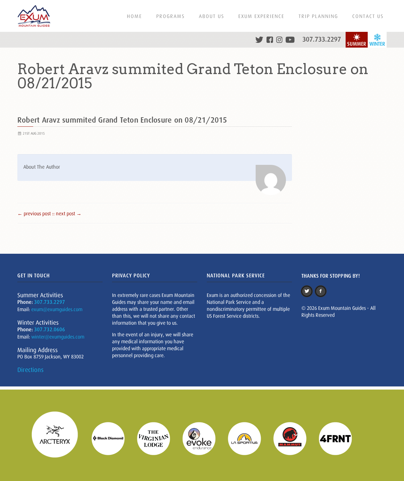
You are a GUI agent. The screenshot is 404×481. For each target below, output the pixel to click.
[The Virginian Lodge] (157, 438)
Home (134, 16)
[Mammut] (294, 438)
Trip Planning (318, 16)
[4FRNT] (339, 438)
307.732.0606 (49, 330)
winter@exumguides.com (57, 336)
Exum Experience (261, 16)
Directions (30, 369)
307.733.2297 (321, 39)
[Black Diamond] (112, 438)
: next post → (67, 213)
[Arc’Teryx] (58, 438)
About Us (211, 16)
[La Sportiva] (248, 438)
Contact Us (367, 16)
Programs (170, 16)
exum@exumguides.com (56, 309)
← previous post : (35, 213)
